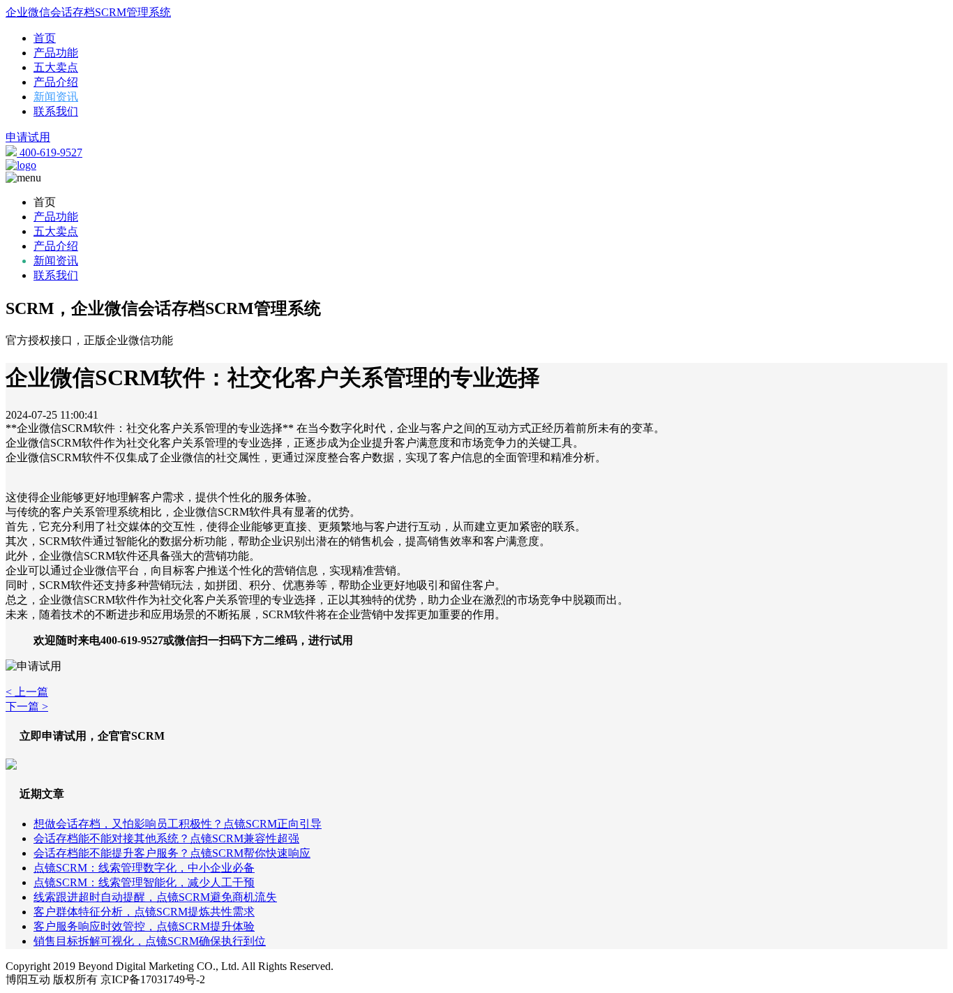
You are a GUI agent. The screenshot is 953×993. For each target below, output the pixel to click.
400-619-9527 (49, 152)
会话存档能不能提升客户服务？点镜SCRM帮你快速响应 (171, 853)
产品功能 (55, 53)
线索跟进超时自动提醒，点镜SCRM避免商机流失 (155, 897)
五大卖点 (55, 67)
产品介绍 (55, 82)
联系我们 (55, 111)
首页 (44, 38)
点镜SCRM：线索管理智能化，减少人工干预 (144, 882)
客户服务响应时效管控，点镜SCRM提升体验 (144, 926)
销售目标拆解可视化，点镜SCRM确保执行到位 (149, 941)
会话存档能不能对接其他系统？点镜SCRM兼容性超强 (166, 838)
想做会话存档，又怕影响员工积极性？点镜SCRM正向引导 (177, 824)
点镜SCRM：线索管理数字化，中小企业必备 (144, 868)
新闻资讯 (55, 97)
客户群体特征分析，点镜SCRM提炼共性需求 (144, 912)
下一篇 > (27, 706)
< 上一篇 (27, 692)
